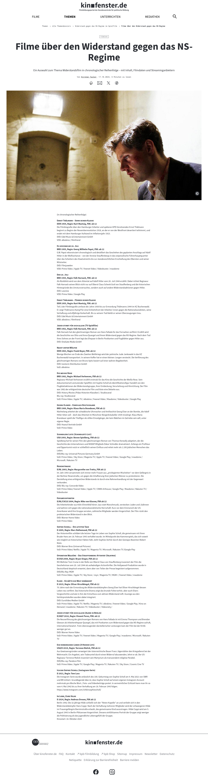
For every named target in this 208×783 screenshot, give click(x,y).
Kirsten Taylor (88, 77)
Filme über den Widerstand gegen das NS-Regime (143, 26)
